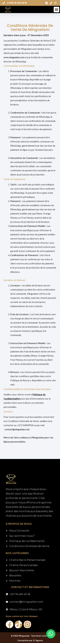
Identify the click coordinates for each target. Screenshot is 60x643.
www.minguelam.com (14, 57)
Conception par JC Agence (30, 640)
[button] (56, 9)
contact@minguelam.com (17, 429)
